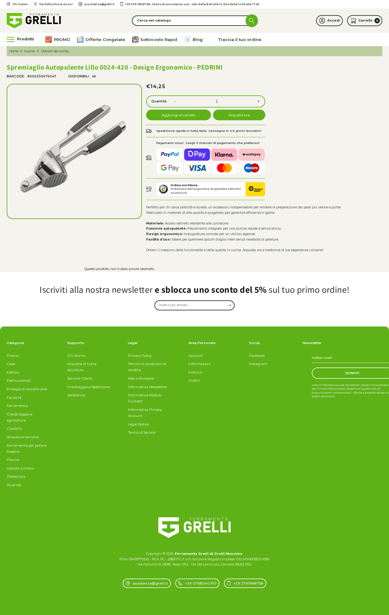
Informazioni (199, 364)
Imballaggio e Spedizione (88, 387)
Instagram (258, 364)
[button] (194, 20)
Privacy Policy (140, 356)
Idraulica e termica (23, 437)
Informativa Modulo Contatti (145, 398)
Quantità (159, 101)
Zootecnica (16, 476)
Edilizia (13, 372)
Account (195, 356)
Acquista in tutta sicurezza (81, 367)
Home (14, 51)
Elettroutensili (19, 380)
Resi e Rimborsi (141, 378)
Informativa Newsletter (147, 387)
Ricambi (14, 485)
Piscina (13, 460)
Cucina (29, 51)
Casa (11, 364)
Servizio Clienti (79, 378)
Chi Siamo (76, 356)
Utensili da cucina (55, 51)
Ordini (194, 380)
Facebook (257, 356)
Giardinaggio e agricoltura (19, 417)
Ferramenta (17, 406)
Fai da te (14, 397)
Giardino (14, 428)
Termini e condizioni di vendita (147, 367)
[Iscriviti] (230, 305)
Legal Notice (138, 424)
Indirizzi (195, 372)
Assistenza (76, 395)
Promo (13, 356)
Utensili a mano (20, 468)
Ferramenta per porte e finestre (26, 448)
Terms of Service (141, 432)
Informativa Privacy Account (145, 413)
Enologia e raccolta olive (27, 389)
